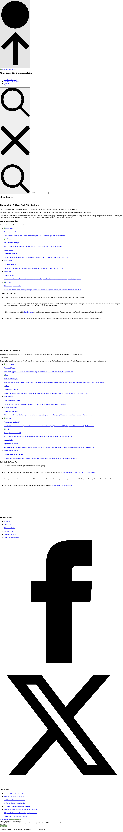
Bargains (6, 83)
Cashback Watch (91, 472)
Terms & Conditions (10, 534)
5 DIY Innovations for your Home (14, 800)
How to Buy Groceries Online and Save (16, 816)
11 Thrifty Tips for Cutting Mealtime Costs (17, 806)
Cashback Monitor (67, 472)
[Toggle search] (15, 102)
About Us (7, 521)
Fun (5, 85)
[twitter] (61, 786)
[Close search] (15, 140)
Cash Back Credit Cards (11, 81)
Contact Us (7, 524)
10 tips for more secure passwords (62, 485)
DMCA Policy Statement (11, 537)
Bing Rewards (28, 312)
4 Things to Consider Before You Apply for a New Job (20, 809)
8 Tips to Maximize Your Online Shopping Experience (20, 813)
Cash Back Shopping (10, 80)
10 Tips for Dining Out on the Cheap (15, 803)
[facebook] (61, 662)
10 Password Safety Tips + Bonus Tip (15, 793)
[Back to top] (15, 34)
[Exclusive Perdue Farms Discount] (5, 819)
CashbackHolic (78, 472)
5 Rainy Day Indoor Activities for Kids (15, 796)
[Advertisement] (57, 334)
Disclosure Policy (9, 531)
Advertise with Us (9, 528)
